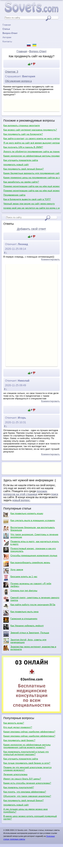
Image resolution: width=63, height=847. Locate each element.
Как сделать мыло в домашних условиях (32, 520)
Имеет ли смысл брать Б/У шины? (22, 778)
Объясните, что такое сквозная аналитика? (27, 796)
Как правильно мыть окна (24, 611)
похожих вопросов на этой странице (25, 493)
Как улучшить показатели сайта (20, 160)
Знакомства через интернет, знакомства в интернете (33, 648)
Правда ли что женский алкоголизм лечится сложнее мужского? (27, 768)
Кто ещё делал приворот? (17, 727)
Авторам (7, 37)
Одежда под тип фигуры (23, 590)
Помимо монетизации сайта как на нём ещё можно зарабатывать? (31, 186)
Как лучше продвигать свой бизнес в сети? (26, 763)
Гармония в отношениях (23, 618)
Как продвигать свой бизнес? (19, 740)
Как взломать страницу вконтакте (21, 125)
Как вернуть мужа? (13, 723)
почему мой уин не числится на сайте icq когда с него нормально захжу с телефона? (31, 208)
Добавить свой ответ (31, 229)
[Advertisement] (31, 315)
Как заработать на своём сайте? (21, 182)
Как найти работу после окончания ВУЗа (32, 604)
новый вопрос (21, 500)
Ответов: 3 (11, 71)
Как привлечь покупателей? (18, 787)
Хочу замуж (16, 569)
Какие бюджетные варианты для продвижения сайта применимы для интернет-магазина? (31, 173)
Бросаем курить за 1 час (23, 576)
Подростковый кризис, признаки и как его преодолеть (33, 549)
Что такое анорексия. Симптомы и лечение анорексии (34, 535)
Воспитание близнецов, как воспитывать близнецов (32, 528)
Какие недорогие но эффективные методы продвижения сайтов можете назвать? (31, 155)
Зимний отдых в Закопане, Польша (29, 632)
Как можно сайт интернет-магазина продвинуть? (30, 129)
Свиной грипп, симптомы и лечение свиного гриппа (34, 599)
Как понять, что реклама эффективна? (24, 791)
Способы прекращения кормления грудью (33, 555)
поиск (54, 494)
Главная (7, 25)
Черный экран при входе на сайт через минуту (29, 203)
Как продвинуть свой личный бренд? (23, 168)
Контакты (7, 41)
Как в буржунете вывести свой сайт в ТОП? (27, 199)
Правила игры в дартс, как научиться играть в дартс (34, 542)
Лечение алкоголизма (15, 774)
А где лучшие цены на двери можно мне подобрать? (25, 810)
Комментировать (50, 259)
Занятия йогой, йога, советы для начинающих (28, 641)
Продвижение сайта (14, 195)
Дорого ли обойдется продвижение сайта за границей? (31, 151)
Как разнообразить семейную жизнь (30, 562)
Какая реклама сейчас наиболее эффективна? (29, 731)
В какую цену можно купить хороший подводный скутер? (30, 817)
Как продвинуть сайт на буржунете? (23, 134)
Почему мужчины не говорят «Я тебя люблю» (30, 584)
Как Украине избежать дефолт (27, 625)
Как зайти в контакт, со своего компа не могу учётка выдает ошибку (31, 138)
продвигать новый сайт (16, 164)
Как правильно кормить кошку (26, 513)
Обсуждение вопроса (18, 81)
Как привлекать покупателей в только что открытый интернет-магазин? (26, 753)
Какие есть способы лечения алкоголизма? (27, 783)
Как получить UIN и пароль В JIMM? (23, 147)
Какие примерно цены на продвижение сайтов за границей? (31, 177)
